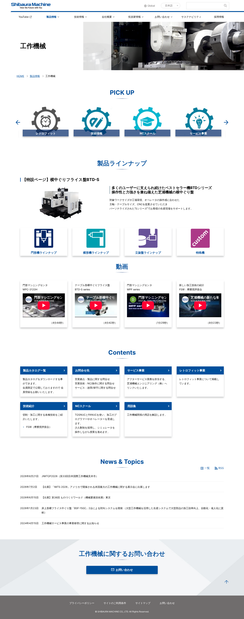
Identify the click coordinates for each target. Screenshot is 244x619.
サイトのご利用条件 (115, 603)
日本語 (169, 5)
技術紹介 (28, 406)
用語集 (131, 406)
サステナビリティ (191, 16)
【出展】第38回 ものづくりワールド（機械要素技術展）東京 (76, 497)
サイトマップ (142, 603)
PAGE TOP (226, 582)
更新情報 (198, 133)
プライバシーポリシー (81, 603)
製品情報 (51, 16)
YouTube (24, 16)
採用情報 (219, 16)
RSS (221, 468)
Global (151, 5)
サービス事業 (147, 133)
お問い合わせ (162, 16)
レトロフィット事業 (192, 370)
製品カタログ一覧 (34, 370)
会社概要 (107, 16)
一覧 (207, 468)
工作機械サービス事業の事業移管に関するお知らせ (70, 523)
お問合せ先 (82, 370)
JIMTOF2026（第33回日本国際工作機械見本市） (70, 476)
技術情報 (79, 16)
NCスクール (96, 133)
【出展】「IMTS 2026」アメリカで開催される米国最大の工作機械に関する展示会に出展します (96, 486)
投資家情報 (134, 16)
